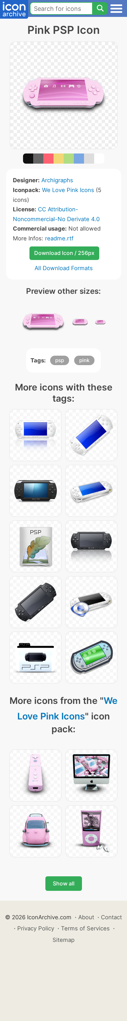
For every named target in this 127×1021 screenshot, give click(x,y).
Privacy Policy (35, 928)
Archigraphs (57, 180)
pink (84, 360)
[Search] (100, 8)
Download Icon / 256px (64, 253)
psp (59, 360)
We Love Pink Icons (68, 190)
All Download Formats (64, 268)
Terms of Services (85, 928)
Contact (111, 917)
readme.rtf (59, 238)
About (86, 917)
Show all (64, 883)
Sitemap (63, 939)
